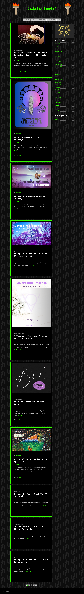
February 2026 (58, 46)
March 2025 (57, 59)
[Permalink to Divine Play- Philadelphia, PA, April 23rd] (31, 439)
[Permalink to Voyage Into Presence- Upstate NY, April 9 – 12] (31, 233)
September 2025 (58, 54)
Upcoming (24, 71)
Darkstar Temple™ (42, 8)
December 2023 (58, 77)
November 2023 (58, 79)
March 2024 (57, 74)
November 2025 (58, 51)
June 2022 (57, 105)
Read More (43, 66)
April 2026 (57, 43)
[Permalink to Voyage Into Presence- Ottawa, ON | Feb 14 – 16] (31, 302)
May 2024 (57, 72)
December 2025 (58, 49)
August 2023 (57, 87)
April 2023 (57, 92)
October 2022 (58, 100)
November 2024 (58, 66)
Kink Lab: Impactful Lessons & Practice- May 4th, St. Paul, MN (30, 55)
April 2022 (57, 110)
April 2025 (57, 56)
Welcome (26, 19)
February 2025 (58, 61)
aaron (17, 60)
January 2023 (58, 97)
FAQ (59, 19)
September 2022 (58, 102)
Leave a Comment (18, 48)
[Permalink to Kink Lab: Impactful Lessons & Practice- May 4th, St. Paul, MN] (31, 34)
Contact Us (51, 19)
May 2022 (57, 107)
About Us (42, 19)
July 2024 (57, 69)
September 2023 (58, 84)
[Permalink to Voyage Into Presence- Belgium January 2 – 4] (31, 175)
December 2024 (58, 64)
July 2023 (57, 89)
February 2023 (58, 95)
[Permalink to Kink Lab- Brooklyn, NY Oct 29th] (31, 377)
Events (34, 19)
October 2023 (58, 82)
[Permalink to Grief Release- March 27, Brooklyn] (31, 104)
